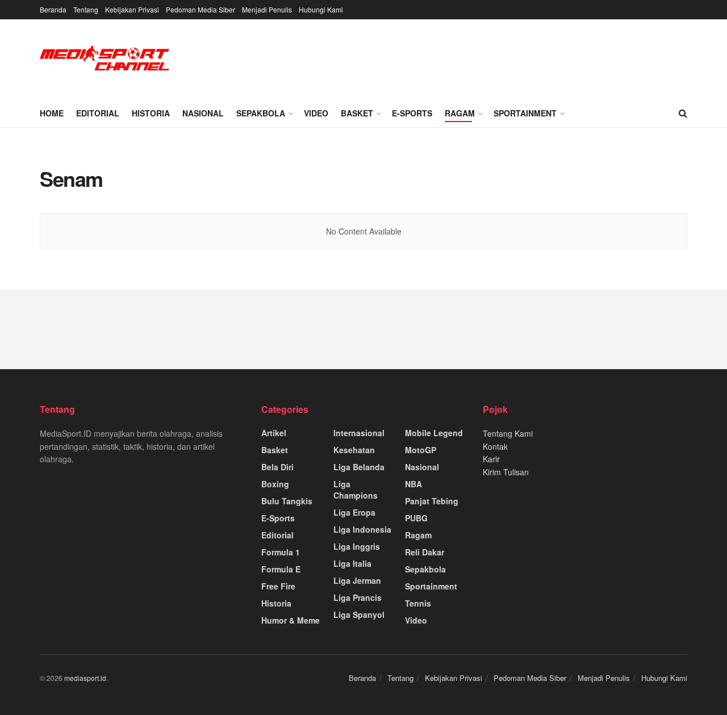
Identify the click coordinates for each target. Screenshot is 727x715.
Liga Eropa (354, 512)
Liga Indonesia (362, 529)
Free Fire (278, 586)
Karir (491, 459)
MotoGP (420, 449)
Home (52, 113)
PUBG (416, 518)
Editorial (97, 113)
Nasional (203, 113)
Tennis (418, 603)
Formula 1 (280, 552)
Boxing (275, 484)
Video (316, 113)
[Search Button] (683, 113)
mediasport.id (85, 678)
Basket (357, 113)
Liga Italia (352, 563)
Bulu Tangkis (286, 501)
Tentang (85, 9)
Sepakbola (260, 113)
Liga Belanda (359, 467)
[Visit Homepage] (105, 59)
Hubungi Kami (321, 9)
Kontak (495, 446)
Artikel (273, 432)
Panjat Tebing (431, 501)
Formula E (280, 569)
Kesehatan (354, 449)
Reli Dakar (424, 552)
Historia (151, 113)
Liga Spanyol (359, 614)
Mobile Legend (434, 432)
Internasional (359, 432)
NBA (413, 484)
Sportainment (525, 113)
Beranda (53, 9)
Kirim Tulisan (506, 472)
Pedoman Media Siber (200, 9)
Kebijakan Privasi (132, 9)
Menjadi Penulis (267, 9)
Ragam (460, 113)
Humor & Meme (290, 620)
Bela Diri (277, 467)
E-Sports (412, 113)
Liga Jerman (357, 580)
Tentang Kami (508, 433)
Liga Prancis (357, 597)
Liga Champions (355, 489)
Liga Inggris (356, 546)
